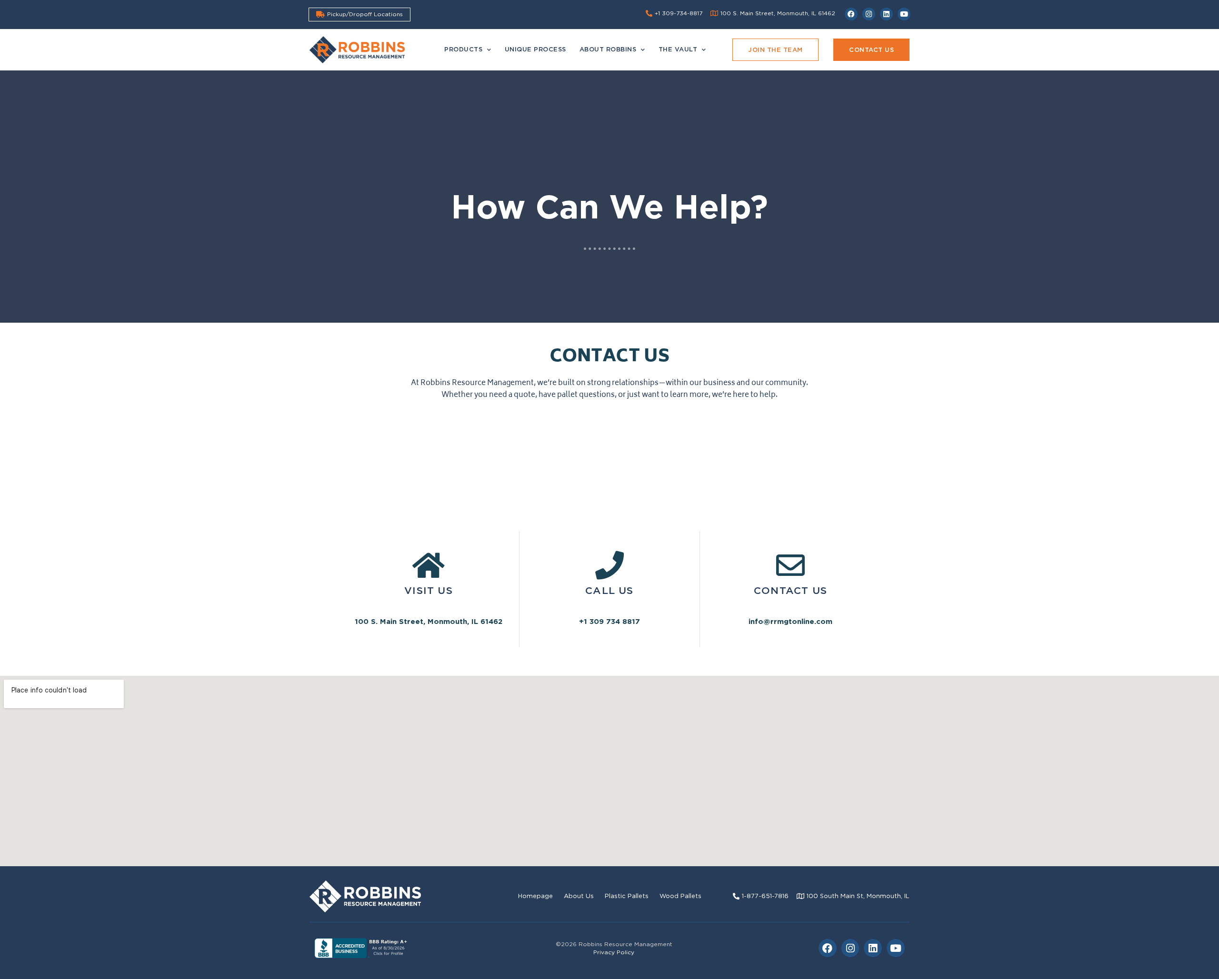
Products (463, 49)
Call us (609, 590)
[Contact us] (790, 565)
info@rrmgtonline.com (790, 621)
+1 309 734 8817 (609, 621)
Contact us (790, 590)
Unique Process (535, 49)
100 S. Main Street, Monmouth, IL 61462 (428, 621)
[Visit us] (428, 565)
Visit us (428, 590)
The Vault (678, 49)
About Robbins (608, 49)
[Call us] (609, 565)
